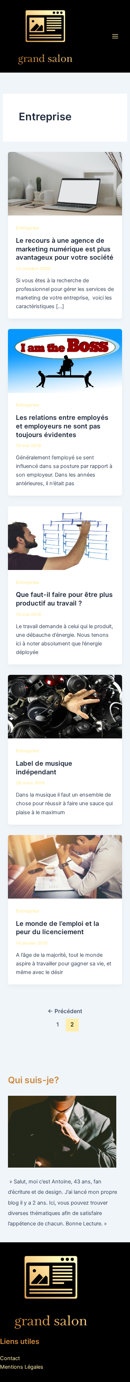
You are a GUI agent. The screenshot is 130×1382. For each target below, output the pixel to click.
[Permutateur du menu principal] (115, 36)
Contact (10, 1358)
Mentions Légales (21, 1367)
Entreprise (27, 228)
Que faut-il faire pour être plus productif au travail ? (64, 598)
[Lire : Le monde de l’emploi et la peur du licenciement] (65, 866)
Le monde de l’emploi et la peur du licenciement (57, 927)
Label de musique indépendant (44, 767)
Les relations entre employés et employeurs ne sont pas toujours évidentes (62, 425)
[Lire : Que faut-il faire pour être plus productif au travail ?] (65, 537)
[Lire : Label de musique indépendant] (65, 706)
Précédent (65, 1011)
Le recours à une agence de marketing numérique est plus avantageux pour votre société (64, 248)
